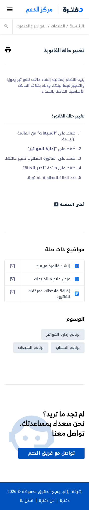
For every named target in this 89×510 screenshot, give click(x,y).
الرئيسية (76, 26)
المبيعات (58, 26)
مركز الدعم (39, 9)
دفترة (64, 501)
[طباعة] (7, 50)
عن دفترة (46, 501)
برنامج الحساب (68, 347)
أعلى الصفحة (72, 204)
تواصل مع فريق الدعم (51, 453)
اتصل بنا (26, 501)
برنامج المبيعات (31, 347)
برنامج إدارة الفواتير (63, 334)
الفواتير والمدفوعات (30, 26)
